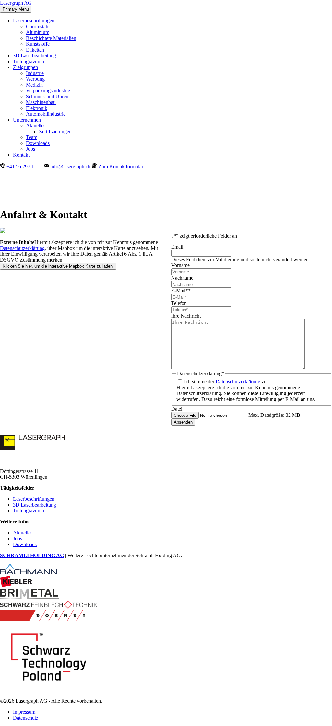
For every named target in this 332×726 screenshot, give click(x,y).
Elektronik (36, 108)
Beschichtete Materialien (51, 38)
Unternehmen (27, 120)
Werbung (35, 79)
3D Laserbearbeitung (34, 55)
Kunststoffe (38, 44)
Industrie (35, 73)
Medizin (34, 85)
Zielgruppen (25, 67)
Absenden (183, 422)
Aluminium (37, 32)
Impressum (24, 712)
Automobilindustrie (45, 114)
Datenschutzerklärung (22, 248)
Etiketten (35, 50)
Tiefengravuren (28, 61)
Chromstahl (38, 26)
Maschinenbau (41, 102)
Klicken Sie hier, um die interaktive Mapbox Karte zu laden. (58, 266)
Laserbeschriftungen (33, 20)
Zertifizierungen (55, 131)
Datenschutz (25, 717)
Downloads (38, 143)
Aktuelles (35, 125)
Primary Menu (16, 9)
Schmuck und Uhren (47, 96)
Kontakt (21, 155)
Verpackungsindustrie (48, 90)
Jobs (30, 149)
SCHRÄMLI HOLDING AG (32, 555)
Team (31, 137)
